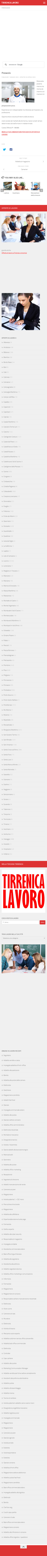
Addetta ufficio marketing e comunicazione (18, 1274)
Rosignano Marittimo (11, 730)
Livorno (6, 561)
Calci (5, 372)
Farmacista (7, 1224)
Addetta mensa (9, 1393)
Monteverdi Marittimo (11, 621)
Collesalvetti (8, 491)
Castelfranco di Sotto (11, 447)
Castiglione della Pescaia (12, 467)
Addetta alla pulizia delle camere (14, 1080)
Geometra (7, 1160)
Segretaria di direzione (11, 1180)
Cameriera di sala (9, 1314)
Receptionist (8, 1175)
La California (8, 546)
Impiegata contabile (10, 1244)
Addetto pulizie (9, 1383)
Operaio (6, 1105)
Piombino (7, 665)
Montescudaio (8, 616)
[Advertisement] (23, 34)
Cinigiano (7, 476)
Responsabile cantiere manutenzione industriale (20, 1299)
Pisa (5, 670)
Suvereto (7, 804)
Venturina (7, 834)
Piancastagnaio (9, 655)
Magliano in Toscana (10, 571)
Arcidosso (7, 347)
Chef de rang (8, 1507)
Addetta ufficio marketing (12, 1170)
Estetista (7, 1448)
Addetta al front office (11, 1468)
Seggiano (7, 789)
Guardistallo (8, 531)
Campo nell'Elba (9, 397)
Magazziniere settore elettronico (15, 1473)
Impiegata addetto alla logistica (14, 1492)
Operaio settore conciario (12, 1120)
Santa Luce (7, 760)
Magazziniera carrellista (11, 1095)
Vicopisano (7, 849)
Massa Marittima (9, 591)
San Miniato (8, 740)
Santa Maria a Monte (11, 765)
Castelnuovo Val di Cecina (12, 462)
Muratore (7, 1319)
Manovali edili (8, 1155)
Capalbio (6, 402)
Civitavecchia (8, 481)
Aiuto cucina (8, 1309)
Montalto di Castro (10, 601)
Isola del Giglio (8, 541)
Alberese (7, 342)
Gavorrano (7, 521)
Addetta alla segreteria (11, 1259)
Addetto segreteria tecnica (13, 1269)
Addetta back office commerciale (15, 1343)
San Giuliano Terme (10, 735)
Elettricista (7, 1085)
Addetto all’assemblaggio (12, 1388)
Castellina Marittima (10, 457)
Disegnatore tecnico (10, 1140)
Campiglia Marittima (10, 392)
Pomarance (7, 680)
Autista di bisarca (9, 1329)
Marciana (7, 581)
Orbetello (7, 630)
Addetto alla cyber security (12, 1234)
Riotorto (6, 715)
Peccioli (6, 645)
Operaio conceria (9, 1463)
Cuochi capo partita (10, 1512)
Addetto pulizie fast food (12, 1478)
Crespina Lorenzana (10, 496)
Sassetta (7, 775)
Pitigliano (7, 675)
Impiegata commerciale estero (14, 1110)
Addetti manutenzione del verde (15, 1185)
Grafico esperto (9, 1229)
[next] (41, 190)
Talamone (7, 809)
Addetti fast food (9, 1100)
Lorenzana (7, 566)
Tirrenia (6, 824)
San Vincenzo (8, 745)
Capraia (6, 417)
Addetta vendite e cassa (12, 1060)
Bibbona (6, 352)
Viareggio (7, 839)
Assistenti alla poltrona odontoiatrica (16, 1378)
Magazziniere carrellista (12, 1483)
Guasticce (7, 536)
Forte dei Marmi (9, 516)
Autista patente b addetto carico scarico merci (19, 1403)
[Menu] (44, 2)
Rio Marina (7, 710)
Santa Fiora (7, 755)
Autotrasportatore (10, 1453)
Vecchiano (7, 829)
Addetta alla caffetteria (11, 1214)
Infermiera (7, 1279)
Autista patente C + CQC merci (14, 1199)
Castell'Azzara (8, 452)
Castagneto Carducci (10, 437)
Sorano (6, 799)
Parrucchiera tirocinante (12, 1204)
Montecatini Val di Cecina (12, 611)
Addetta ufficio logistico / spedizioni (16, 1537)
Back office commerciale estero (14, 1488)
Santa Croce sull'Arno (11, 750)
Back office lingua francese (13, 1254)
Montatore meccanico (11, 1135)
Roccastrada (8, 725)
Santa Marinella (9, 770)
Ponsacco (7, 685)
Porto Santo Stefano (10, 700)
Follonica (7, 511)
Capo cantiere (8, 1358)
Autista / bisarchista (10, 1145)
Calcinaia (6, 377)
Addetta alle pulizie (10, 1165)
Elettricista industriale (11, 1130)
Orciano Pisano (9, 635)
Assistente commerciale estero (14, 1249)
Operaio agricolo (9, 1438)
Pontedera (6, 8)
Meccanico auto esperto (12, 1334)
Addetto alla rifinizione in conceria (15, 1532)
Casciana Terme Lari (10, 427)
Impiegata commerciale (12, 1418)
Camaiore (7, 382)
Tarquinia (7, 814)
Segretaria (7, 1055)
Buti (5, 367)
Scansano (7, 779)
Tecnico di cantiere (10, 1398)
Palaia (6, 640)
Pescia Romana (9, 650)
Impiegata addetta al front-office (15, 1065)
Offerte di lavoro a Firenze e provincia (14, 253)
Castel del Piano (9, 442)
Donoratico (7, 501)
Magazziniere (8, 1194)
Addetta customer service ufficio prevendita (18, 1338)
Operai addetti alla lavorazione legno (16, 1150)
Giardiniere (16, 193)
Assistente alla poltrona (11, 1264)
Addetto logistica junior (11, 1413)
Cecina (6, 472)
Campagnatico (8, 387)
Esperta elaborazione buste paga (15, 1219)
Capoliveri (7, 412)
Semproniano (8, 794)
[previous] (2, 190)
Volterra (6, 854)
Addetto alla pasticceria (11, 1070)
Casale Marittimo (9, 422)
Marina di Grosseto (10, 586)
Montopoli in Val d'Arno (11, 626)
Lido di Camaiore (9, 556)
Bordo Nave (8, 362)
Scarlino (6, 784)
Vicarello (6, 844)
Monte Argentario (10, 606)
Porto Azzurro (8, 695)
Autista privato (8, 1443)
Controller (7, 1353)
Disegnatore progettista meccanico (15, 1408)
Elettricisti (7, 1497)
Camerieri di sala (9, 1517)
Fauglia (6, 506)
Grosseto (7, 526)
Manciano (7, 576)
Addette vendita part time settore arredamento (20, 1373)
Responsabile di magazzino (13, 1239)
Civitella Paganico (9, 486)
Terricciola (7, 819)
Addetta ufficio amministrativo (14, 1125)
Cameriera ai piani (10, 1189)
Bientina (6, 357)
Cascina (6, 432)
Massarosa (7, 596)
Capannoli (7, 407)
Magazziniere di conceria (12, 1294)
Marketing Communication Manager (16, 1368)
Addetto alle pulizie (10, 1115)
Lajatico (6, 551)
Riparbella (7, 720)
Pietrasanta (7, 660)
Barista (6, 1075)
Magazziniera (8, 1209)
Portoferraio (8, 705)
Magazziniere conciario (11, 1527)
